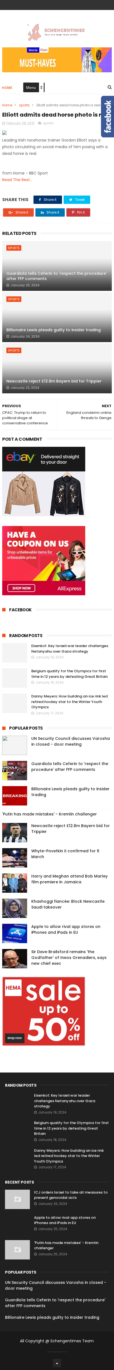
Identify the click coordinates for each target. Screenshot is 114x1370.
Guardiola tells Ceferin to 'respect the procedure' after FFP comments (56, 276)
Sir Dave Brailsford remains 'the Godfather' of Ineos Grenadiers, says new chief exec (69, 957)
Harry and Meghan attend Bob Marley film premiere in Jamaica (69, 879)
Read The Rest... (17, 180)
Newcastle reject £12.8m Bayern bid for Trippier (54, 381)
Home (7, 87)
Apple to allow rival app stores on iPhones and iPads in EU (65, 929)
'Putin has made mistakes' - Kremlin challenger (49, 814)
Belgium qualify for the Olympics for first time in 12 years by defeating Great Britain (69, 673)
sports (24, 105)
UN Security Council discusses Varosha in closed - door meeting (70, 741)
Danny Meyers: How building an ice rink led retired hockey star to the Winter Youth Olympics (69, 702)
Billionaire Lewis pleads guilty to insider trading (53, 330)
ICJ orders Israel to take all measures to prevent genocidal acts (71, 1195)
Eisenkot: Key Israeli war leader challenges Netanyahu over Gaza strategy (69, 648)
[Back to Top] (57, 1363)
